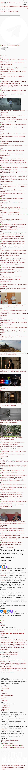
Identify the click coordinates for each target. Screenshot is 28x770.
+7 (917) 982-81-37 (14, 11)
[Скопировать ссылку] (8, 567)
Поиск (3, 49)
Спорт (2, 698)
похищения (3, 575)
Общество (4, 686)
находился (3, 580)
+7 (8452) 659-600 (4, 11)
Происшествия (5, 688)
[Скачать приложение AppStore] (5, 14)
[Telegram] (14, 30)
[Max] (18, 45)
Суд (2, 690)
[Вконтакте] (3, 45)
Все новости (3, 55)
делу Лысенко (6, 570)
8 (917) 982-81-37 (13, 652)
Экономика (4, 693)
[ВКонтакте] (1, 567)
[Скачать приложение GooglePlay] (15, 14)
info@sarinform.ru (13, 654)
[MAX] (6, 567)
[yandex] (7, 747)
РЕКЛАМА (4, 711)
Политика (11, 547)
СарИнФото (4, 700)
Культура (3, 697)
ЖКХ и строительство (7, 695)
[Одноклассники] (12, 45)
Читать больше (4, 649)
